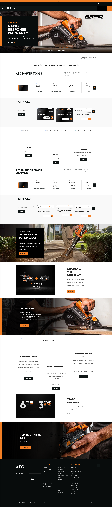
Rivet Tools (60, 479)
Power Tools (20, 8)
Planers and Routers (63, 475)
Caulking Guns (46, 477)
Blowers (72, 473)
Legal (80, 502)
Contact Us (32, 472)
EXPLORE (28, 155)
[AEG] (9, 8)
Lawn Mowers (59, 208)
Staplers (60, 488)
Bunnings (57, 1)
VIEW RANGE (66, 77)
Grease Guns (46, 488)
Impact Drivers (61, 467)
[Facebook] (16, 474)
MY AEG (50, 8)
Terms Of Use (91, 502)
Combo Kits (45, 481)
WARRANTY (86, 472)
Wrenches (60, 492)
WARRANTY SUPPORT (62, 50)
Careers (31, 468)
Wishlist (101, 3)
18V (40, 8)
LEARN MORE (22, 253)
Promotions (44, 8)
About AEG (32, 465)
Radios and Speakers (63, 477)
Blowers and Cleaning (48, 474)
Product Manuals (33, 482)
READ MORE (24, 325)
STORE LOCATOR (87, 465)
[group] (23, 87)
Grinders (45, 490)
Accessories (45, 467)
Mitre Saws (77, 112)
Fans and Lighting (47, 486)
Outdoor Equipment (28, 8)
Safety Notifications (34, 485)
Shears (59, 486)
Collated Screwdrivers (48, 479)
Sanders (60, 481)
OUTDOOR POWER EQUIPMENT (54, 65)
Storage (36, 8)
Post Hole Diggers (75, 489)
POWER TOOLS (72, 65)
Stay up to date (25, 447)
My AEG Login (102, 8)
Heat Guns (45, 493)
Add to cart (52, 117)
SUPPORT (86, 468)
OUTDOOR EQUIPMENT (76, 464)
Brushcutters (74, 475)
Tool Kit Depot (62, 1)
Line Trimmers (74, 487)
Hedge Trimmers (74, 483)
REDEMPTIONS (49, 50)
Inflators (60, 469)
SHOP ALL (21, 114)
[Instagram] (19, 474)
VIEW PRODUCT (29, 378)
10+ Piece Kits (40, 111)
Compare (47, 117)
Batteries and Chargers (76, 471)
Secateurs (73, 491)
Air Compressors (47, 469)
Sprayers (73, 493)
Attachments (74, 469)
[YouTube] (22, 474)
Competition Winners (34, 475)
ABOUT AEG (36, 65)
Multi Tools (61, 471)
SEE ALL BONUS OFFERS (13, 44)
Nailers (60, 473)
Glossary (95, 502)
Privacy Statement (85, 502)
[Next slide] (94, 88)
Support (106, 3)
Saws (59, 483)
